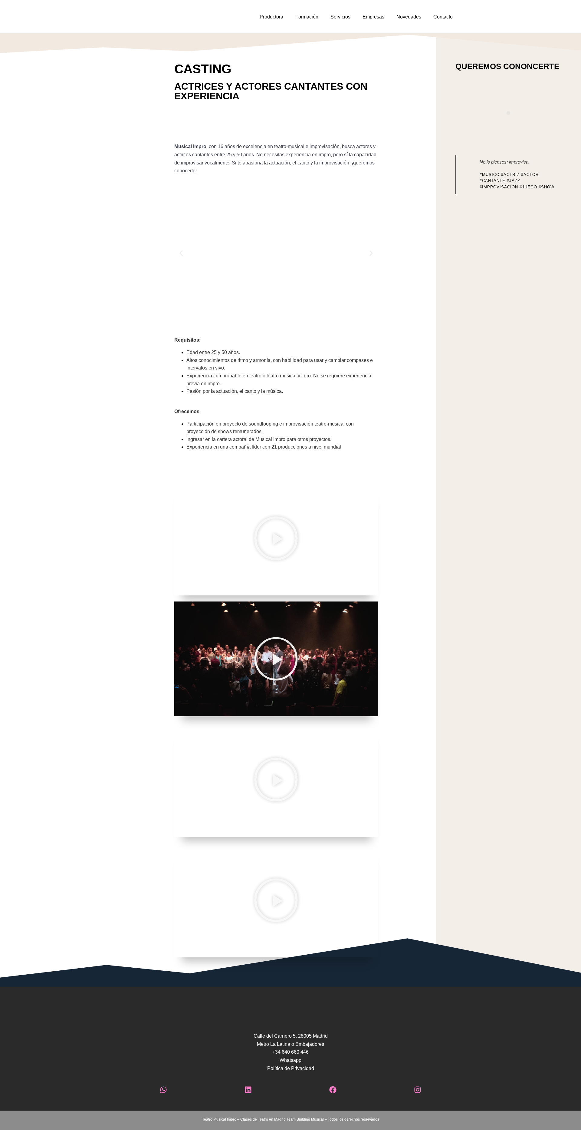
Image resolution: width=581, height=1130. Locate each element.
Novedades (408, 16)
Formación (306, 16)
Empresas (373, 16)
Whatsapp (290, 1060)
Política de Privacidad (290, 1068)
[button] (181, 253)
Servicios (340, 16)
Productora (271, 16)
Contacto (443, 16)
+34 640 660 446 (290, 1052)
